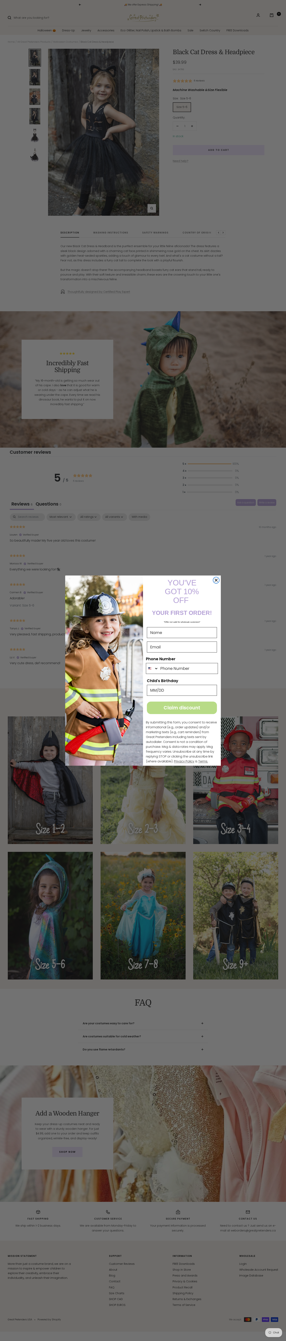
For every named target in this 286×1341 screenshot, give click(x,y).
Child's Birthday (162, 680)
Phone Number (160, 659)
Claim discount (182, 708)
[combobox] (152, 668)
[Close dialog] (216, 580)
